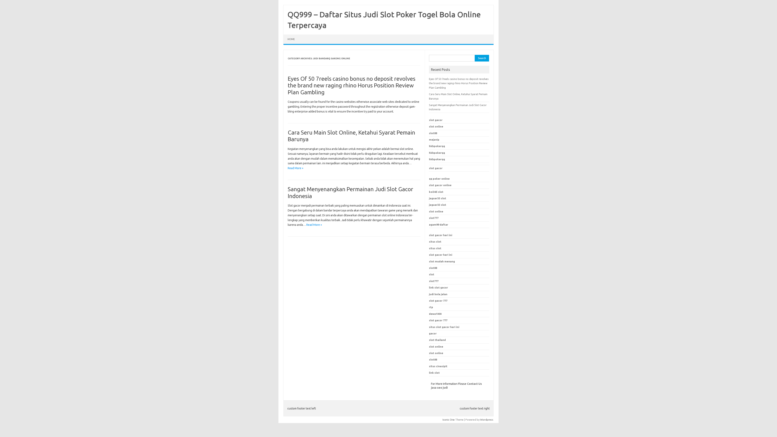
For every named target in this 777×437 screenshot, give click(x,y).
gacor (433, 333)
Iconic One (449, 419)
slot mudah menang (442, 261)
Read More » (295, 168)
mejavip (434, 139)
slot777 (433, 217)
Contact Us (474, 383)
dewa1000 (435, 313)
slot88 (433, 133)
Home (291, 39)
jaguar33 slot (437, 198)
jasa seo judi (439, 387)
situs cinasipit (438, 366)
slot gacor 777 (438, 320)
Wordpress (486, 419)
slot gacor (436, 120)
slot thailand (437, 339)
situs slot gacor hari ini (444, 327)
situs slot (435, 241)
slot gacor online (440, 185)
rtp (431, 307)
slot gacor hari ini (440, 235)
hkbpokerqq (437, 146)
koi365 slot (436, 191)
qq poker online (439, 178)
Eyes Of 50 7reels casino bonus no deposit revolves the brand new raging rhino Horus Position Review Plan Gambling (351, 85)
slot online (436, 126)
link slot (434, 372)
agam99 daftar (438, 224)
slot (431, 274)
